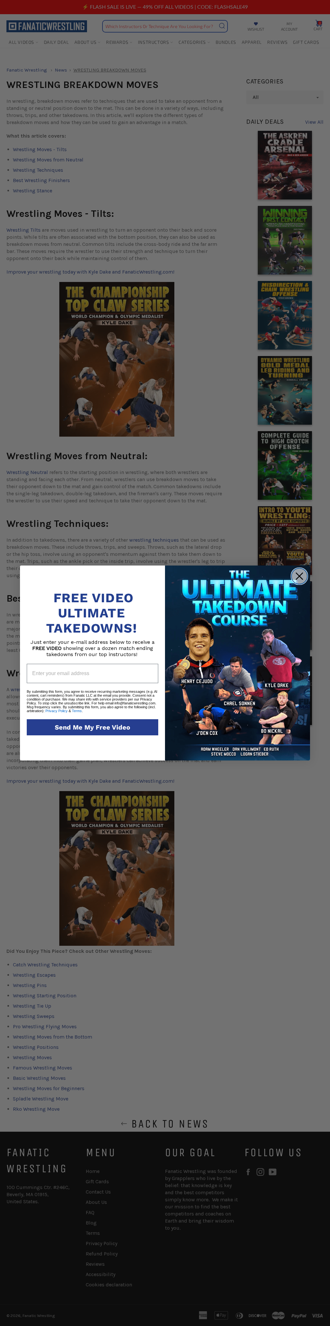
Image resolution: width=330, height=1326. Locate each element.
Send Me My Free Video (92, 727)
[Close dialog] (299, 576)
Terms (77, 711)
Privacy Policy (56, 711)
